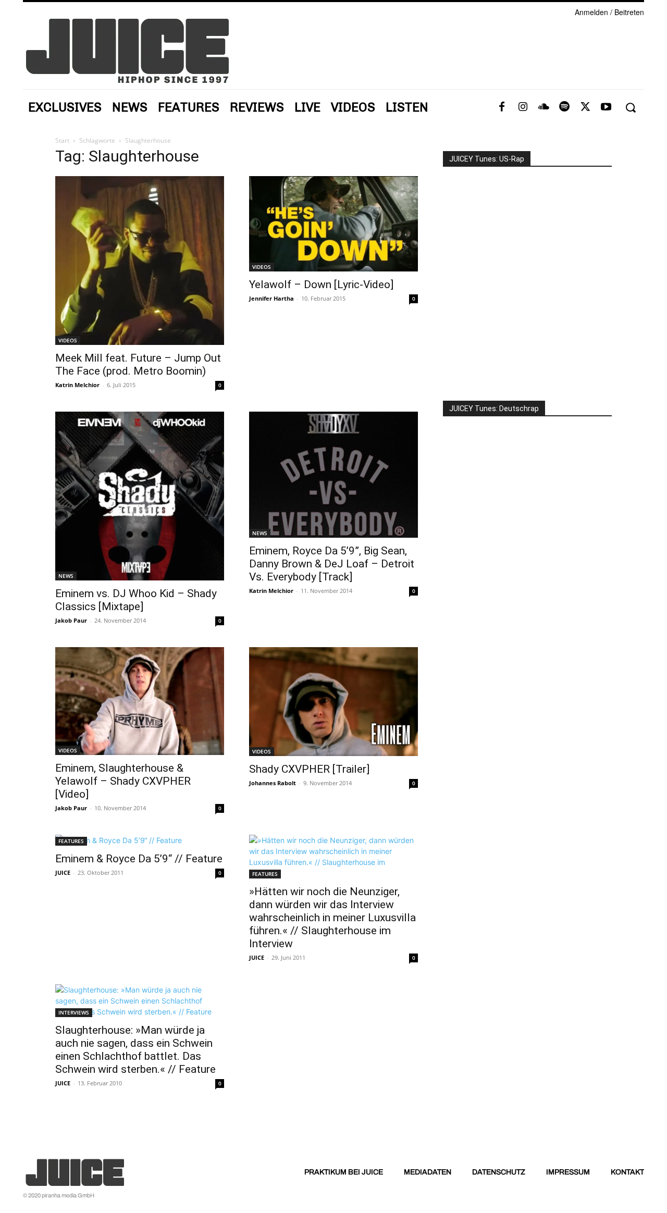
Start (62, 140)
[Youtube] (606, 107)
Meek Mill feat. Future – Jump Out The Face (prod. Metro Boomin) (138, 364)
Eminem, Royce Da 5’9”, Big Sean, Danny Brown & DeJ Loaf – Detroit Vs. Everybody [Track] (331, 563)
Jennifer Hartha (271, 298)
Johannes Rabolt (272, 783)
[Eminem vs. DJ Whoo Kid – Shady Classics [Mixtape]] (139, 496)
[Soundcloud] (543, 107)
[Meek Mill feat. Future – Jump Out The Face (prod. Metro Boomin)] (139, 260)
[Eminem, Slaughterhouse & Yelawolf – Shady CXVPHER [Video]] (139, 701)
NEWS (65, 575)
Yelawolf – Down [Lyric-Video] (321, 284)
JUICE (62, 872)
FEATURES (71, 841)
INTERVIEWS (73, 1012)
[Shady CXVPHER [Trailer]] (333, 701)
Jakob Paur (71, 620)
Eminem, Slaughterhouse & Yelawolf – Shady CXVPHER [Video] (123, 781)
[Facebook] (501, 107)
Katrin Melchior (77, 385)
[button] (630, 107)
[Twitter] (585, 107)
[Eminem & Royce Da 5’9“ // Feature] (139, 840)
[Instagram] (522, 107)
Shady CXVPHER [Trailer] (309, 769)
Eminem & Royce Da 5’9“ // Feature (139, 858)
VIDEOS (67, 340)
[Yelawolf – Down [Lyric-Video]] (333, 223)
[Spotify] (564, 107)
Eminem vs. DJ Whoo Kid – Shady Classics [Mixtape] (136, 600)
